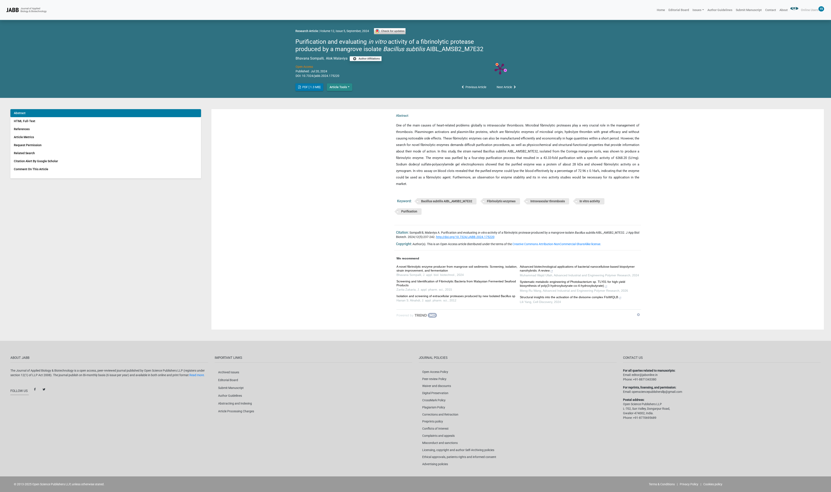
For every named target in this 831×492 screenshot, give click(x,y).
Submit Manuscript (749, 10)
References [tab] (22, 129)
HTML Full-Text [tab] (24, 121)
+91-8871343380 (644, 379)
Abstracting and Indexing (235, 403)
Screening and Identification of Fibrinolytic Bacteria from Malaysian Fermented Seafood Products (456, 283)
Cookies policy (712, 484)
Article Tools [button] (338, 87)
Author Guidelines (719, 10)
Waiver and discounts (436, 386)
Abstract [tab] (20, 113)
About (783, 10)
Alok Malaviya (336, 58)
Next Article (504, 87)
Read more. (197, 375)
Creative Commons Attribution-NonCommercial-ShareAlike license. (556, 244)
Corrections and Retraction (440, 414)
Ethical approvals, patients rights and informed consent (459, 457)
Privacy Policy (689, 484)
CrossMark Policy (434, 400)
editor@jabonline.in (645, 375)
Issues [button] (696, 10)
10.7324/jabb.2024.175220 (320, 76)
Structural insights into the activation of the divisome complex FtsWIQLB (569, 297)
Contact (770, 10)
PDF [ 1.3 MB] (311, 87)
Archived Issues (228, 372)
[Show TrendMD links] (638, 314)
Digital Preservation (435, 393)
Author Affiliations (369, 58)
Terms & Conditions (662, 484)
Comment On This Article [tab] (31, 169)
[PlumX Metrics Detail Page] (500, 69)
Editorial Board (678, 10)
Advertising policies (435, 464)
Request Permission (28, 145)
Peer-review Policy (434, 379)
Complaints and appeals (438, 435)
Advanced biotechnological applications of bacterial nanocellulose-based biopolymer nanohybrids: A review (577, 268)
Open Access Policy (435, 372)
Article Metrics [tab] (24, 137)
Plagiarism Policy (433, 407)
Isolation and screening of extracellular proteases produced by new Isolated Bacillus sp (455, 296)
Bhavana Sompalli (310, 58)
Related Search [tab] (24, 153)
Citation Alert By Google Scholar (36, 161)
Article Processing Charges (236, 411)
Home (662, 10)
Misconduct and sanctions (440, 443)
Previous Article (475, 87)
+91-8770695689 (644, 417)
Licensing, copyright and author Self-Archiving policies (458, 450)
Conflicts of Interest (435, 428)
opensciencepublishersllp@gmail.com (657, 391)
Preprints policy (432, 421)
